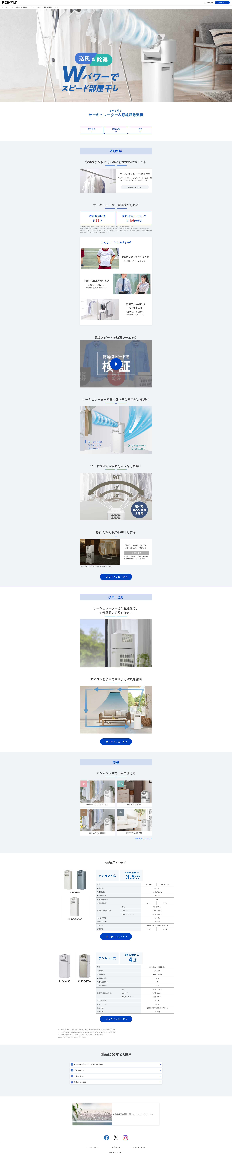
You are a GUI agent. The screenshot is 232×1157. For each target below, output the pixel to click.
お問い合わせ (209, 2)
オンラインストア (222, 2)
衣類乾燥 (91, 129)
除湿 (140, 129)
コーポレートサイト (93, 1147)
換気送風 (116, 129)
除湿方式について (143, 838)
